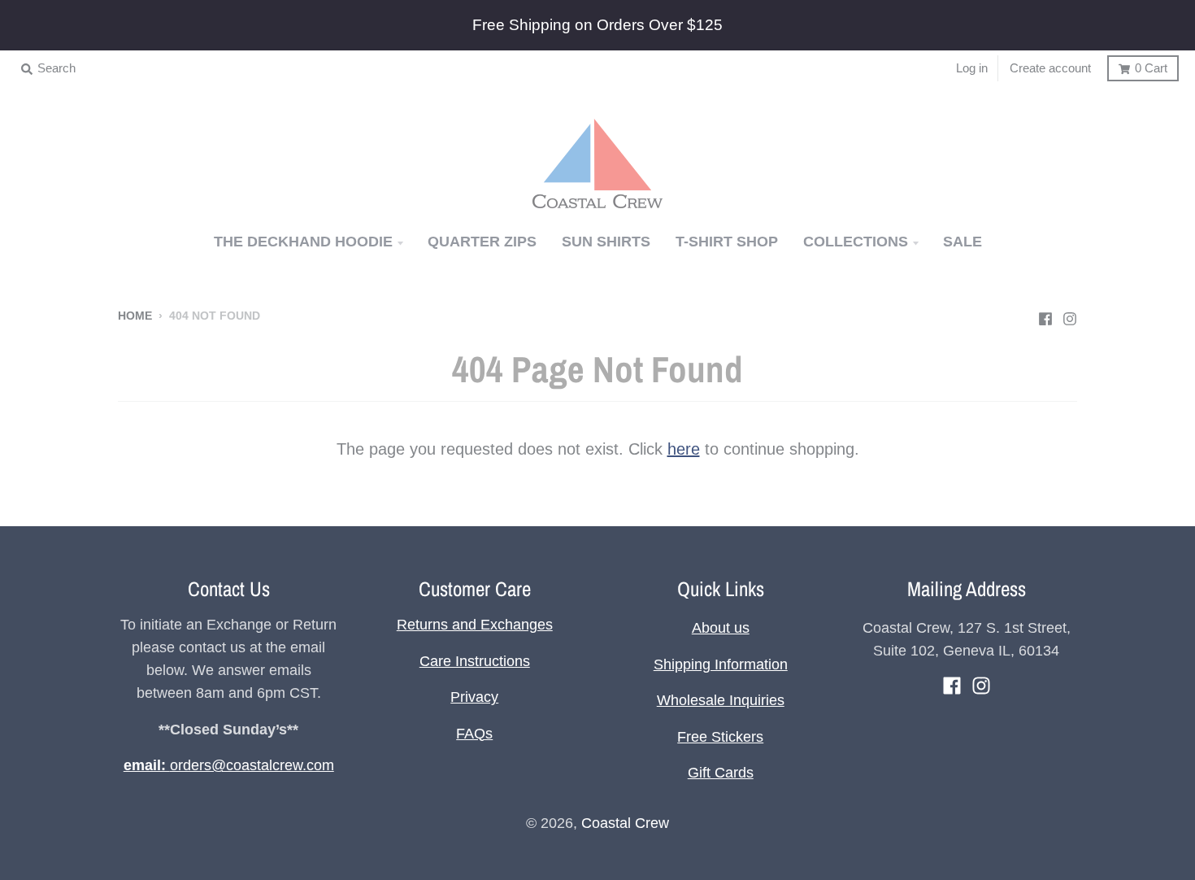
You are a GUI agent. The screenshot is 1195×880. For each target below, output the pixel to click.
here (683, 449)
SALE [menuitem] (962, 241)
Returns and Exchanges (475, 624)
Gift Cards (721, 773)
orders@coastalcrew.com (229, 765)
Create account (1050, 68)
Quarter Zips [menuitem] (482, 241)
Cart (1151, 68)
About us (721, 628)
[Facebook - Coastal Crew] (1045, 314)
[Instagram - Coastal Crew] (1069, 314)
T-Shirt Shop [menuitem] (727, 241)
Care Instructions (474, 661)
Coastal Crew (625, 823)
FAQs (474, 733)
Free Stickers (720, 737)
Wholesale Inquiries (720, 700)
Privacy (474, 697)
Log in (972, 68)
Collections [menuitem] (855, 241)
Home (135, 316)
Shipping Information (721, 664)
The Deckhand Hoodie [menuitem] (303, 241)
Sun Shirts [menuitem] (606, 241)
